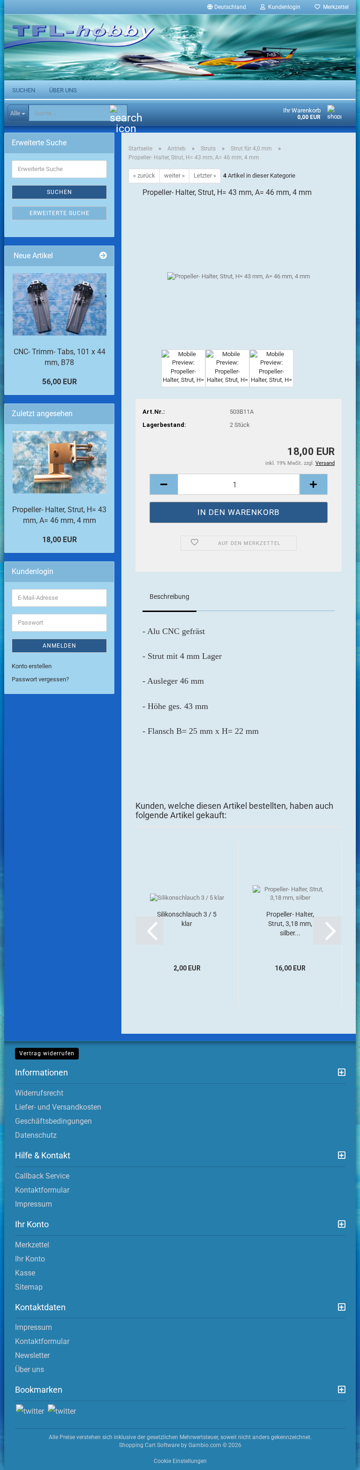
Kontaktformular (42, 1190)
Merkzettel (334, 7)
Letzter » (205, 175)
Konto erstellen (32, 666)
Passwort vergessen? (40, 679)
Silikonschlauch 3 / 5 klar (187, 918)
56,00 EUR (59, 381)
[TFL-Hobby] (180, 47)
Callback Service (42, 1176)
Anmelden (59, 645)
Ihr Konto (30, 1258)
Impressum (33, 1204)
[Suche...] (119, 113)
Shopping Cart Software (149, 1445)
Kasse (25, 1273)
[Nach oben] (334, 1456)
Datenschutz (36, 1135)
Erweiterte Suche (60, 213)
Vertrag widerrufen (47, 1053)
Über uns (63, 90)
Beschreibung (169, 596)
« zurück (144, 175)
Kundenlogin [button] (282, 7)
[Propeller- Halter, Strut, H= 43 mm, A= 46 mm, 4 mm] (238, 276)
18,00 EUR (59, 539)
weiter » (174, 175)
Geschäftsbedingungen (53, 1121)
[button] (226, 7)
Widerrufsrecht (39, 1093)
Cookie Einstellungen (180, 1461)
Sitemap (29, 1287)
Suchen (23, 90)
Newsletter (32, 1355)
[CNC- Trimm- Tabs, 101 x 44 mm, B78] (59, 304)
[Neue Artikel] (103, 256)
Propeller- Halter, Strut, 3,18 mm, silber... (290, 923)
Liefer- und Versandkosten (58, 1107)
